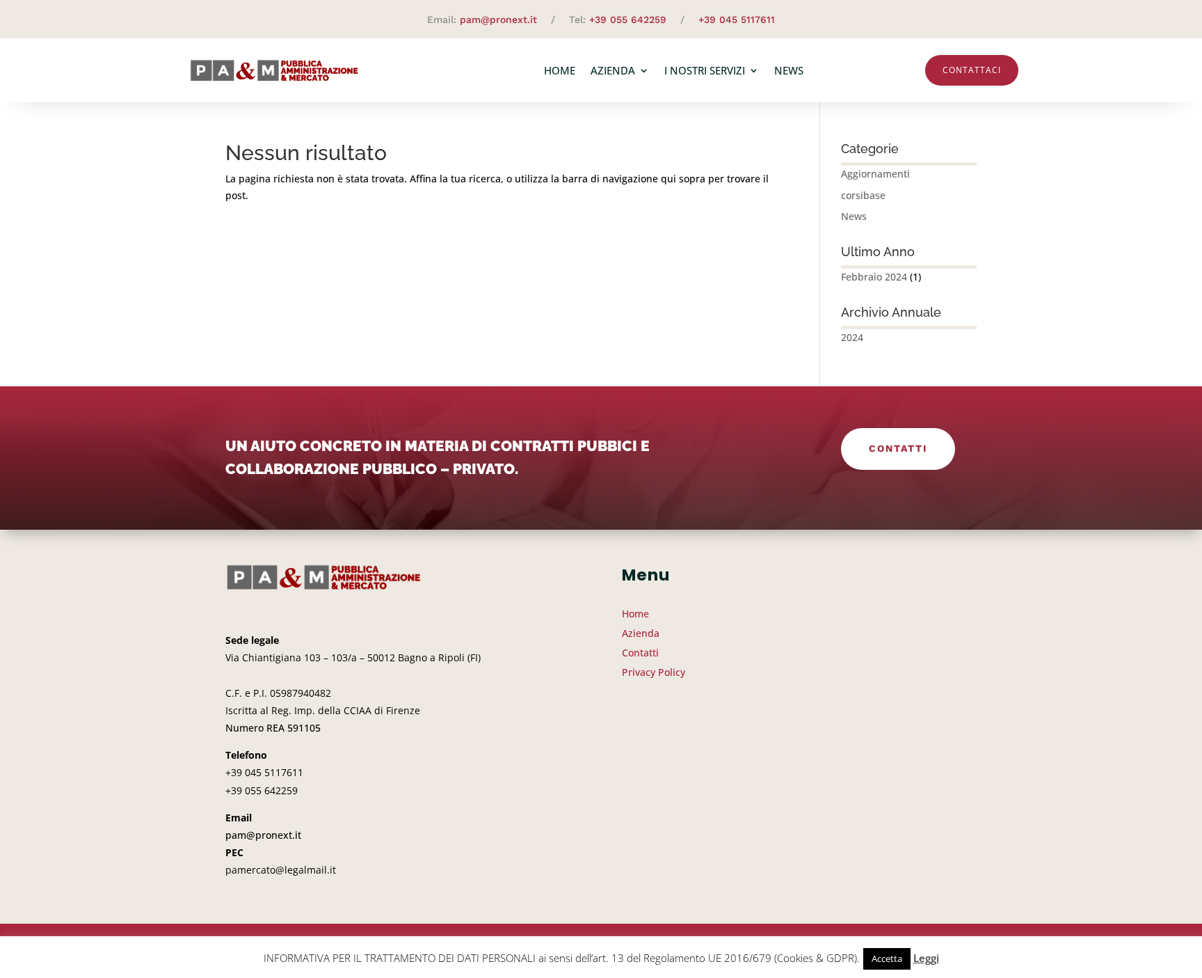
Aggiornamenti (875, 173)
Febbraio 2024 (874, 276)
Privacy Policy (653, 672)
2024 (852, 337)
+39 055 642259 (627, 19)
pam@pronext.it (498, 19)
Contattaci (972, 70)
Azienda (613, 70)
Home (559, 70)
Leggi (926, 958)
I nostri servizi (704, 70)
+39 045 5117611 (736, 19)
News (788, 70)
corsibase (863, 195)
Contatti (898, 448)
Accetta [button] (887, 958)
